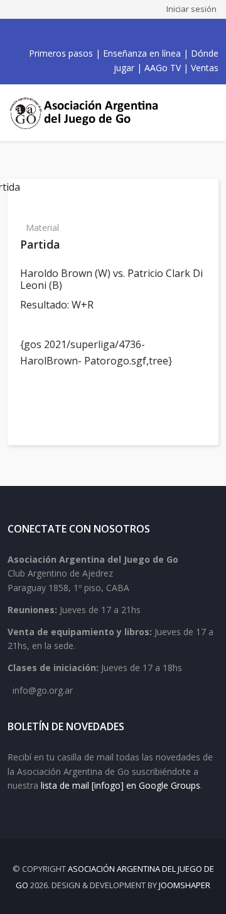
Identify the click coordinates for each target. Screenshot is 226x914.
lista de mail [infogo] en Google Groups (120, 785)
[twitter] (89, 33)
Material (42, 228)
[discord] (144, 33)
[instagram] (117, 33)
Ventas (204, 68)
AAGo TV (162, 68)
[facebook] (75, 33)
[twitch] (130, 33)
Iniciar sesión (191, 8)
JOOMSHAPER (184, 885)
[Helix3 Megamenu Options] (207, 112)
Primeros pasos (61, 53)
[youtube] (103, 33)
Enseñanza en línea (142, 53)
